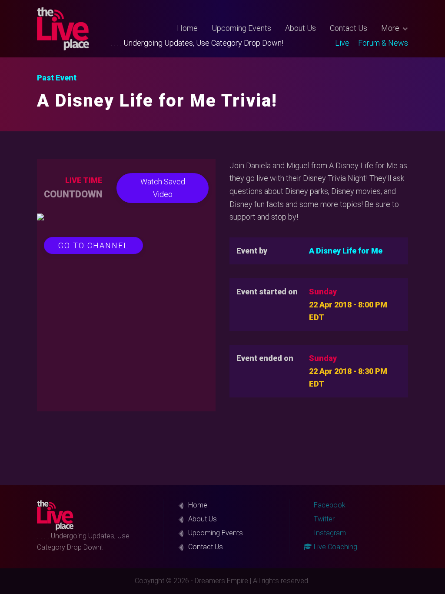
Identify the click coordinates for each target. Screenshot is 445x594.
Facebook (328, 505)
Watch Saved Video (162, 188)
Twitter (333, 52)
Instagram (329, 533)
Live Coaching (334, 547)
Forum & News (383, 42)
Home (187, 28)
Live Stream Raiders (337, 55)
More (390, 28)
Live (342, 42)
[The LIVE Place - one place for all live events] (74, 28)
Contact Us (348, 28)
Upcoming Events (241, 28)
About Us (300, 28)
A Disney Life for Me (345, 250)
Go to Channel (93, 245)
